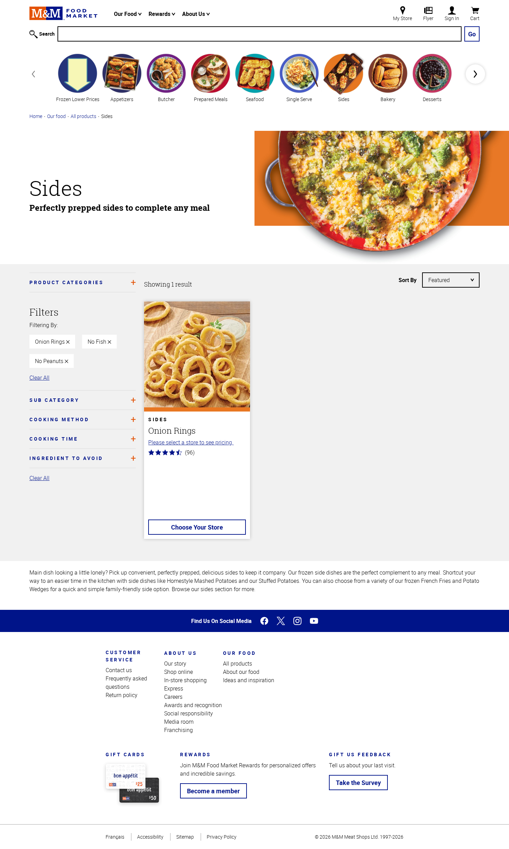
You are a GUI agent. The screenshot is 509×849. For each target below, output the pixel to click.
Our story (175, 663)
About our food (241, 672)
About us (180, 653)
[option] (77, 77)
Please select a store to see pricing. (190, 442)
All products (83, 116)
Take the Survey (358, 782)
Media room (179, 721)
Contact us (119, 670)
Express (173, 688)
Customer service (123, 656)
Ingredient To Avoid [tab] (66, 458)
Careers (173, 697)
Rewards (160, 14)
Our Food (126, 14)
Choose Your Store (197, 527)
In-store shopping (185, 680)
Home (35, 116)
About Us (194, 14)
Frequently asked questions (126, 682)
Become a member (213, 791)
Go (472, 34)
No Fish (98, 341)
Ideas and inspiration (248, 680)
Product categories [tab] (66, 282)
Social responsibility (188, 713)
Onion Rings (50, 341)
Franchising (178, 730)
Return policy (121, 695)
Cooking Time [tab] (53, 438)
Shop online (178, 672)
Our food (56, 116)
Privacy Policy (221, 836)
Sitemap (185, 836)
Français (115, 836)
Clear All (39, 377)
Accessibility (150, 836)
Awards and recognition (193, 705)
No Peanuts (50, 361)
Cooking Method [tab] (59, 419)
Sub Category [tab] (54, 400)
